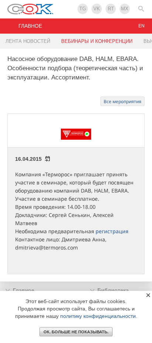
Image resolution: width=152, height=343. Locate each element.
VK (96, 8)
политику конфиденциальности (98, 316)
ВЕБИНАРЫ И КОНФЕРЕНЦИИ (96, 41)
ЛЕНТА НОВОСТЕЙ (28, 41)
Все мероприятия (122, 101)
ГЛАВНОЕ (30, 26)
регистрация (112, 231)
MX (124, 8)
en (141, 25)
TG (82, 8)
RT (111, 8)
